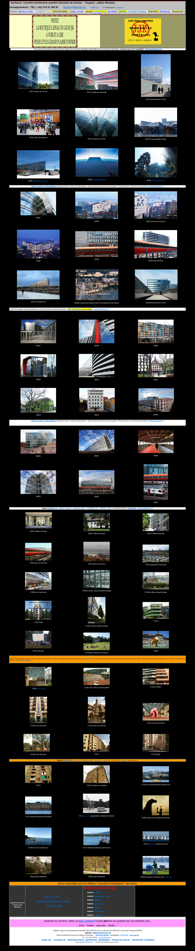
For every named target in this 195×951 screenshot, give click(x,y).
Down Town (99, 911)
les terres (168, 877)
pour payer (86, 658)
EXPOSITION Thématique (143, 940)
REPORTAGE (91, 940)
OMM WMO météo (99, 179)
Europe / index (54, 905)
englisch (62, 508)
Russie (97, 907)
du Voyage (98, 904)
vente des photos (79, 508)
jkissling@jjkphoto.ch (74, 7)
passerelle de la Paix (41, 181)
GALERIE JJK (92, 508)
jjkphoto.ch (53, 508)
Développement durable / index (53, 901)
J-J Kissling (119, 7)
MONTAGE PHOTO (76, 940)
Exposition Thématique (137, 11)
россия (68, 508)
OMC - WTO (86, 816)
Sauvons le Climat (102, 896)
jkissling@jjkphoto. (25, 660)
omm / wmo (40, 688)
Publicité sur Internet (121, 940)
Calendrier (122, 11)
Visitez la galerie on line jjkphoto (43, 186)
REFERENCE (104, 940)
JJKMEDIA (103, 508)
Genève (98, 915)
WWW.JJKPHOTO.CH (102, 933)
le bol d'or (152, 844)
